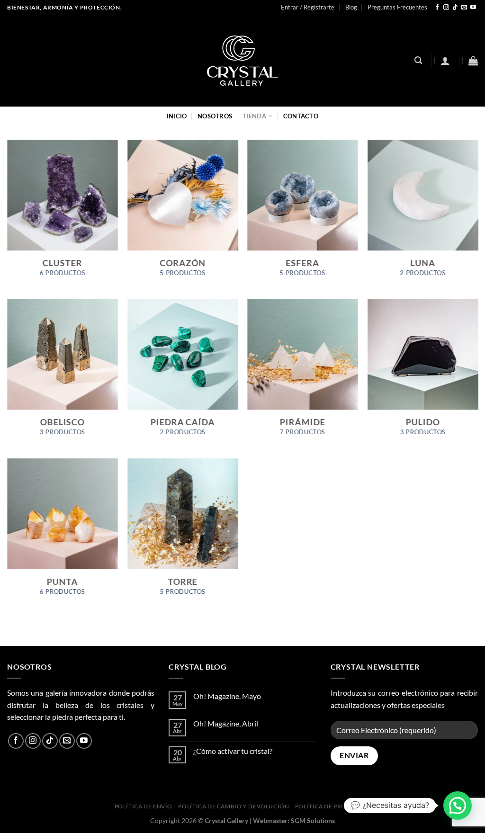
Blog (351, 7)
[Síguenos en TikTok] (455, 7)
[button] (457, 805)
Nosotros (215, 116)
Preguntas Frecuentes (397, 7)
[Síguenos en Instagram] (446, 7)
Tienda (254, 116)
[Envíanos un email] (464, 7)
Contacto (300, 116)
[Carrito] (473, 60)
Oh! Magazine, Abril (225, 723)
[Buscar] (418, 60)
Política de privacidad (332, 806)
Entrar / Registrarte (307, 7)
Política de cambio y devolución (233, 806)
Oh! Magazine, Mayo (227, 695)
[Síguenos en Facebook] (437, 7)
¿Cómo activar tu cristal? (232, 750)
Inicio (177, 116)
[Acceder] (445, 60)
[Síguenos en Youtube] (473, 7)
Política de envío (143, 806)
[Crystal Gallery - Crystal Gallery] (242, 61)
